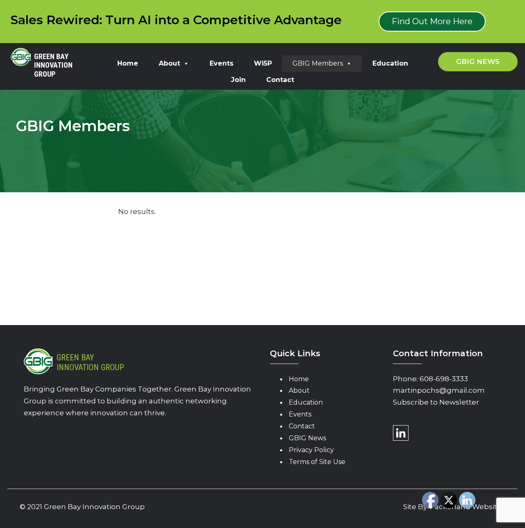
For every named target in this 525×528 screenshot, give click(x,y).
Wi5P (263, 63)
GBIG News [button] (478, 61)
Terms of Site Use (317, 462)
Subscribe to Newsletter (436, 402)
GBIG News (307, 438)
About (169, 63)
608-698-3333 (444, 379)
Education (390, 63)
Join (238, 80)
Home (127, 63)
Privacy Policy (311, 450)
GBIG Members (317, 63)
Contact (280, 80)
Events (221, 63)
